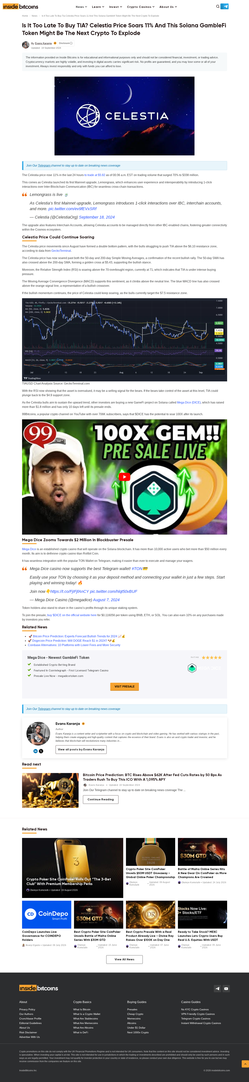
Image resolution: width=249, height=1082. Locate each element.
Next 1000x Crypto (138, 1032)
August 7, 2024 (106, 600)
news (34, 16)
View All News (124, 959)
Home (25, 16)
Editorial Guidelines (30, 1023)
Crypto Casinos (139, 7)
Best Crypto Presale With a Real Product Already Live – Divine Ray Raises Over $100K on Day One (150, 936)
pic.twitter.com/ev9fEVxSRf (72, 208)
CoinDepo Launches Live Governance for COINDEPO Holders (41, 936)
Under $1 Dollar (136, 1027)
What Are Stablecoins (85, 1018)
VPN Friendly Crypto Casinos (198, 1014)
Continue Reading (100, 799)
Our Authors (26, 1014)
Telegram (44, 165)
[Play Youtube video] (124, 477)
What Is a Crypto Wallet (86, 1014)
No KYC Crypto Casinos (195, 1009)
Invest (114, 7)
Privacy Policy (27, 1009)
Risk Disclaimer (28, 1032)
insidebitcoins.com (220, 1070)
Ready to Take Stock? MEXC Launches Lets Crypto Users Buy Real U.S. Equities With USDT (200, 936)
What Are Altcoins (83, 1027)
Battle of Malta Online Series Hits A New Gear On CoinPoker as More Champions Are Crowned (202, 873)
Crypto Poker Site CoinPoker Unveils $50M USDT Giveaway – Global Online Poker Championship (150, 873)
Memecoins (134, 1018)
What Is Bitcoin (81, 1009)
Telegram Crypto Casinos (195, 1018)
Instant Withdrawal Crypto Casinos (201, 1023)
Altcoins (131, 1023)
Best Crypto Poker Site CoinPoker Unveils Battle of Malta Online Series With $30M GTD (97, 936)
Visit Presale (125, 686)
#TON (137, 568)
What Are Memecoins (85, 1023)
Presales (132, 1009)
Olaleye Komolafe (39, 890)
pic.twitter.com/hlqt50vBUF (113, 591)
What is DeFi (80, 1032)
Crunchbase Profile (30, 1018)
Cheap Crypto (135, 1014)
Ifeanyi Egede (33, 945)
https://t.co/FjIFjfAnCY (69, 591)
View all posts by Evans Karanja (81, 749)
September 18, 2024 (97, 217)
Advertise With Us (29, 1036)
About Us (166, 7)
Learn (96, 7)
